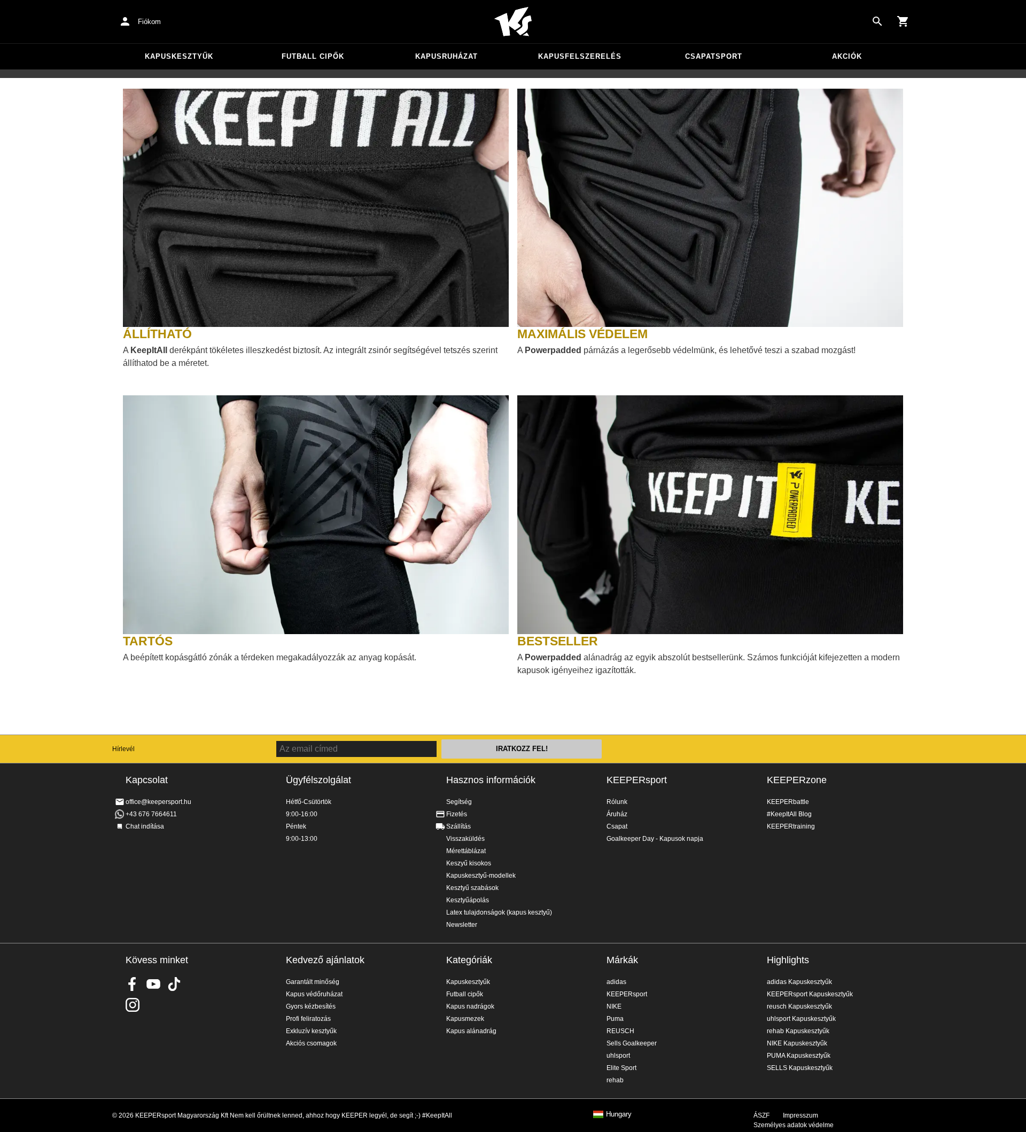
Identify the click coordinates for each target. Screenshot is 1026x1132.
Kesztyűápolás (467, 900)
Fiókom (149, 22)
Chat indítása (145, 826)
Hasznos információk (490, 780)
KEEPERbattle (788, 802)
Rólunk (617, 802)
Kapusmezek (465, 1018)
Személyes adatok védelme (793, 1125)
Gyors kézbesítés (311, 1006)
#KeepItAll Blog (789, 814)
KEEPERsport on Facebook (132, 984)
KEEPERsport (637, 780)
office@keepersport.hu (158, 802)
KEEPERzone (797, 780)
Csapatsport (713, 56)
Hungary (619, 1114)
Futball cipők (313, 56)
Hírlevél (123, 749)
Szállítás (458, 826)
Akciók (847, 56)
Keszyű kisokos (468, 863)
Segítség (459, 802)
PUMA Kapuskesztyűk (798, 1055)
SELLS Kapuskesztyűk (800, 1068)
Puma (615, 1018)
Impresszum (800, 1115)
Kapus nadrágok (470, 1006)
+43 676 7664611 (151, 814)
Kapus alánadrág (471, 1031)
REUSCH (620, 1031)
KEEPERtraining (791, 826)
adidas (616, 982)
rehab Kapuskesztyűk (798, 1031)
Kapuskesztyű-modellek (481, 875)
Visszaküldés (465, 838)
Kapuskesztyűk (179, 56)
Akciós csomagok (311, 1043)
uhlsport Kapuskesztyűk (801, 1018)
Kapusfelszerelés (579, 56)
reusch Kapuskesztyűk (799, 1006)
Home (513, 22)
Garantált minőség (312, 982)
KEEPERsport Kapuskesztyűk (810, 994)
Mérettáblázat (466, 851)
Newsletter (461, 924)
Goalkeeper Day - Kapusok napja (655, 838)
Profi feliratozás (308, 1018)
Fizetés (456, 814)
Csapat (617, 826)
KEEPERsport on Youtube (153, 984)
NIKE (614, 1006)
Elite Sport (621, 1068)
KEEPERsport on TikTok (174, 984)
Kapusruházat (446, 56)
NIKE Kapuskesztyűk (797, 1043)
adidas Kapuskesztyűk (799, 982)
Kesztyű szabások (472, 888)
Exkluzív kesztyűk (311, 1031)
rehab (615, 1080)
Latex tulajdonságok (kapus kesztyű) (499, 912)
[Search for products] (877, 21)
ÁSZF (761, 1115)
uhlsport (618, 1055)
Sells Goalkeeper (632, 1043)
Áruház (617, 814)
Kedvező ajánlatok (325, 960)
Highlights (788, 960)
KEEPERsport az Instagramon (132, 1005)
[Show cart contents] (903, 21)
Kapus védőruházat (314, 994)
